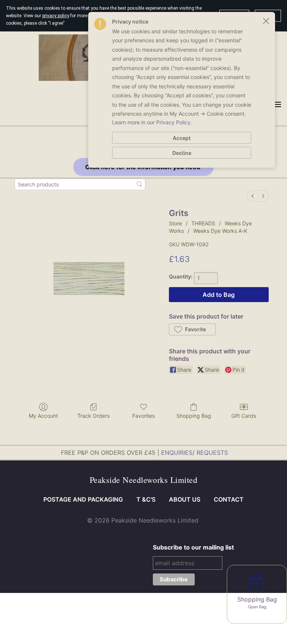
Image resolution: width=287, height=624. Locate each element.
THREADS (203, 223)
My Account (43, 416)
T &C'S (145, 499)
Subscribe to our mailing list (193, 547)
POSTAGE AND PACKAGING (83, 499)
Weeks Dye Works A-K (220, 231)
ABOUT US (184, 499)
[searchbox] (80, 184)
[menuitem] (252, 196)
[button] (192, 329)
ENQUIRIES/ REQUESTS (194, 452)
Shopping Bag (193, 416)
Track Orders (93, 416)
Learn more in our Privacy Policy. (152, 122)
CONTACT (229, 499)
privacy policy (55, 15)
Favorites (143, 416)
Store (175, 223)
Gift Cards (243, 416)
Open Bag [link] (257, 606)
